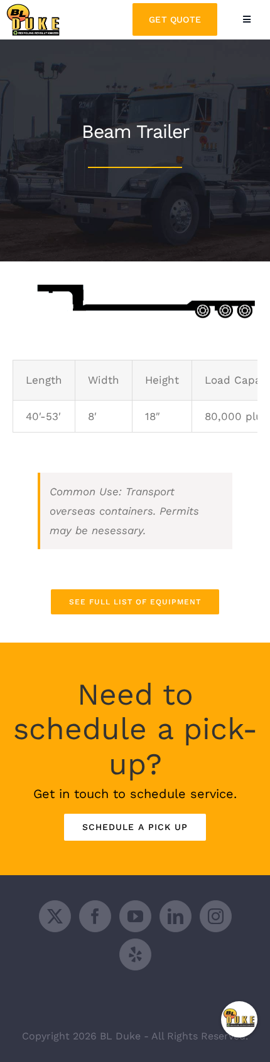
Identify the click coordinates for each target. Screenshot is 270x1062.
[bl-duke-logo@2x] (34, 9)
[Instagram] (216, 916)
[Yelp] (135, 954)
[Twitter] (55, 916)
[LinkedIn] (175, 916)
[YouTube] (135, 916)
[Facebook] (95, 916)
